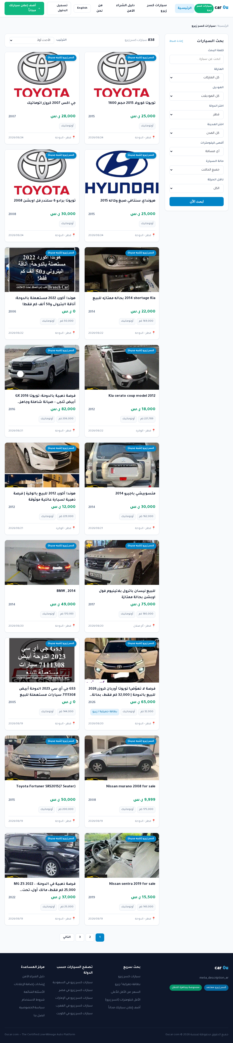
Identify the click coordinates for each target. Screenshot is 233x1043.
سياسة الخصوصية (32, 1007)
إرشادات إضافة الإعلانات (29, 984)
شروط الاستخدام (33, 1000)
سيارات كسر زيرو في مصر (76, 990)
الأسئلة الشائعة (34, 992)
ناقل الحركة (216, 179)
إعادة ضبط (176, 41)
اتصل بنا (39, 1015)
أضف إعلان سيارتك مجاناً (124, 1007)
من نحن (99, 8)
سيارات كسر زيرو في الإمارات (74, 998)
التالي (67, 937)
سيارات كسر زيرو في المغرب (74, 1006)
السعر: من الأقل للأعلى (125, 992)
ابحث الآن (197, 201)
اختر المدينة (215, 124)
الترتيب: (61, 40)
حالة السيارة (215, 161)
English (82, 8)
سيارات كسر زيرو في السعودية (73, 982)
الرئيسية (185, 8)
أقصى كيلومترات (212, 143)
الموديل (218, 87)
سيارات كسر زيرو (157, 8)
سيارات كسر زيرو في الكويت (74, 1013)
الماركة (219, 69)
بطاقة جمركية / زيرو (127, 984)
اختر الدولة (216, 106)
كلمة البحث (216, 50)
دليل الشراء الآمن (125, 8)
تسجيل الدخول (62, 8)
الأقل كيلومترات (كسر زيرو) (122, 1000)
